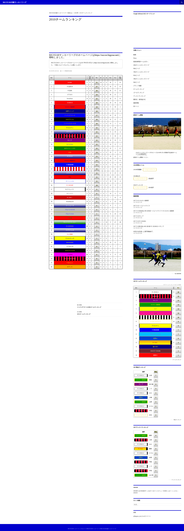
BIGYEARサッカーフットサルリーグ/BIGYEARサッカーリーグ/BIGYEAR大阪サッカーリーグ (92, 528)
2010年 (76, 13)
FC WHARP (69, 185)
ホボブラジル (70, 119)
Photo (135, 58)
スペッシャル (70, 181)
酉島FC (155, 355)
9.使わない (70, 13)
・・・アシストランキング (174, 479)
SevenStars (70, 98)
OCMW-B (70, 102)
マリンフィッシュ (155, 334)
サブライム (69, 173)
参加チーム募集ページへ (140, 157)
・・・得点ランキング (176, 419)
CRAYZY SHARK (155, 351)
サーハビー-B (70, 205)
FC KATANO (70, 226)
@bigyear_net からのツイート (142, 516)
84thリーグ (136, 82)
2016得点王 (136, 176)
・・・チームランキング (175, 359)
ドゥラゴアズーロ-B (70, 123)
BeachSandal (69, 242)
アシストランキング (139, 96)
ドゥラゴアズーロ (69, 115)
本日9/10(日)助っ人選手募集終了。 (143, 231)
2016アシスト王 (138, 185)
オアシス (69, 267)
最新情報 (136, 103)
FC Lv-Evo (70, 144)
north (155, 313)
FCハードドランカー (70, 222)
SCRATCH (155, 296)
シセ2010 (69, 254)
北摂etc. (155, 338)
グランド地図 (137, 85)
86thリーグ (136, 68)
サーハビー (69, 132)
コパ (155, 309)
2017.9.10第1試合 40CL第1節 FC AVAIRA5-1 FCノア (148, 226)
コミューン (69, 193)
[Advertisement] (85, 35)
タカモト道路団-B (69, 160)
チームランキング (138, 89)
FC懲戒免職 (69, 164)
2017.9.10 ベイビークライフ (141, 205)
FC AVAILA (155, 292)
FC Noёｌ (70, 197)
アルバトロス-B (69, 209)
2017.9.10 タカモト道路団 (141, 200)
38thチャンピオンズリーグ (141, 79)
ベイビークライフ (69, 169)
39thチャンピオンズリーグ (141, 72)
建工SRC (155, 346)
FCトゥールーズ (70, 136)
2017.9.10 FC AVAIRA (139, 221)
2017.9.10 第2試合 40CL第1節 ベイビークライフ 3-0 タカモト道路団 (153, 211)
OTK (69, 152)
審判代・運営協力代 (139, 99)
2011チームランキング (83, 313)
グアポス (69, 94)
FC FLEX (70, 156)
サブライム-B (70, 230)
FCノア (70, 140)
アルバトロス (70, 214)
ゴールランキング (138, 92)
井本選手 (151, 187)
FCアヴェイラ (69, 189)
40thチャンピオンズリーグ (141, 65)
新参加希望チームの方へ (140, 61)
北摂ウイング (70, 111)
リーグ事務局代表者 (67, 71)
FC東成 (70, 218)
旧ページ (136, 106)
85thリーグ (136, 75)
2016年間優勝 (137, 169)
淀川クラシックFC (69, 148)
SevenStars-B (69, 201)
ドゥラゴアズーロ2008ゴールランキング (90, 306)
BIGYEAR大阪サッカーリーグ (14, 2)
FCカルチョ (69, 128)
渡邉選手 (151, 178)
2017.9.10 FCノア (138, 216)
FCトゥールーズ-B (69, 258)
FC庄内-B (70, 86)
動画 (134, 54)
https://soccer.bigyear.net (106, 55)
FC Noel (155, 342)
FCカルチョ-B (70, 238)
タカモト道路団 (69, 107)
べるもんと (69, 262)
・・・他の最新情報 (176, 273)
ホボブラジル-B (69, 250)
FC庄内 (70, 90)
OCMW (70, 82)
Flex (70, 177)
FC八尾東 (70, 234)
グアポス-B (69, 246)
